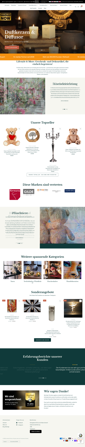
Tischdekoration (43, 5)
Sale (70, 5)
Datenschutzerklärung (35, 424)
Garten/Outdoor (63, 5)
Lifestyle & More (12, 149)
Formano (12, 310)
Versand (4, 422)
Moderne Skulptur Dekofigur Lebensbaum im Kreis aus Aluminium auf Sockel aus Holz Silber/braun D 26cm (32, 150)
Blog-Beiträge (6, 426)
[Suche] (75, 6)
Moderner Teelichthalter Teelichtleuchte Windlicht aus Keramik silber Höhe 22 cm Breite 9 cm (53, 328)
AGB (31, 426)
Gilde (53, 324)
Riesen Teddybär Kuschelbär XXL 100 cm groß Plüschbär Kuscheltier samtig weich (73, 151)
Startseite (7, 5)
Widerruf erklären (35, 431)
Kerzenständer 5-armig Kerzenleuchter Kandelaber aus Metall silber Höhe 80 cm (53, 168)
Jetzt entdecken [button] (64, 100)
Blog (45, 8)
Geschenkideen (53, 5)
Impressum (32, 428)
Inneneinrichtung (22, 5)
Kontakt (40, 8)
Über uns (5, 424)
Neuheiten (13, 5)
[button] (12, 47)
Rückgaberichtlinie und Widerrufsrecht (39, 422)
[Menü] (83, 434)
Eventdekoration (33, 5)
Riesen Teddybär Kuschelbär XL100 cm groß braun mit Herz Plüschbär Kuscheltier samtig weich (12, 152)
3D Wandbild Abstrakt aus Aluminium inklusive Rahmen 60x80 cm (32, 313)
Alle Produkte (33, 8)
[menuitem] (7, 5)
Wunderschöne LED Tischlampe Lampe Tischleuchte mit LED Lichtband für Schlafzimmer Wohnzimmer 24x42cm (73, 319)
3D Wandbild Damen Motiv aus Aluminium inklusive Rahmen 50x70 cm (12, 313)
